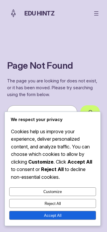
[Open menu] (96, 13)
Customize (52, 191)
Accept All (53, 215)
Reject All (53, 203)
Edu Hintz (39, 13)
